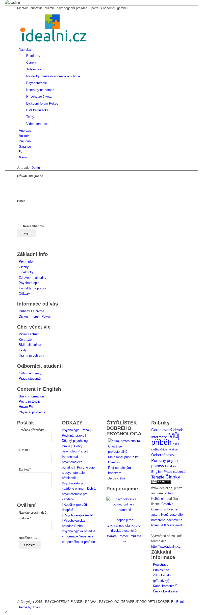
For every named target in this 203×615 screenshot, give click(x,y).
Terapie (157, 477)
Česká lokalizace (165, 591)
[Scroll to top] (6, 612)
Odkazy (24, 293)
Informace (159, 437)
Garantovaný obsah (167, 430)
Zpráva (25, 469)
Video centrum (29, 334)
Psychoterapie (29, 283)
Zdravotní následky (32, 278)
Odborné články (30, 373)
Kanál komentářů (165, 586)
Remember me (33, 226)
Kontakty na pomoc (33, 288)
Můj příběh (165, 438)
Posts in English (30, 401)
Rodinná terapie (73, 435)
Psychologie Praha (75, 430)
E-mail (24, 450)
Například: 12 (28, 538)
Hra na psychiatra (31, 355)
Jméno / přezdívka (33, 430)
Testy (23, 350)
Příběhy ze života (31, 311)
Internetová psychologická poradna (72, 462)
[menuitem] (102, 86)
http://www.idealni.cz (166, 546)
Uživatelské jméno (30, 176)
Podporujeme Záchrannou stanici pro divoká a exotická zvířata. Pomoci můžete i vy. (124, 530)
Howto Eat (26, 407)
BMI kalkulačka (30, 345)
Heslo (21, 201)
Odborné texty (162, 455)
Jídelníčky (26, 272)
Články (24, 267)
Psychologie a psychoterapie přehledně (78, 473)
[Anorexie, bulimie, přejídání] (54, 44)
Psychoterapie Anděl (78, 515)
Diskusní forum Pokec (35, 316)
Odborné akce (169, 449)
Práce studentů (30, 378)
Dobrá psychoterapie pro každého (79, 494)
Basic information (31, 396)
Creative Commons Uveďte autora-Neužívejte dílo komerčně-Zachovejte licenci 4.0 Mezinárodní (167, 514)
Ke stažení (26, 339)
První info (26, 261)
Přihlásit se (161, 570)
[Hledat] (20, 152)
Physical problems (32, 412)
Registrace (160, 564)
